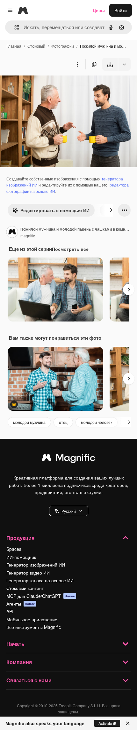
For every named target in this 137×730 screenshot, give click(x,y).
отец (63, 422)
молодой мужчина (29, 422)
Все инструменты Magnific (33, 627)
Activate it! (107, 723)
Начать (15, 643)
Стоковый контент (25, 588)
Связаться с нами (29, 680)
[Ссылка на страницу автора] (12, 232)
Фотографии (62, 46)
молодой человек (96, 422)
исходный (43, 85)
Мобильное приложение (31, 619)
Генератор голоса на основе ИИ (40, 580)
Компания (19, 662)
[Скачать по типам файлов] (124, 64)
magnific (27, 235)
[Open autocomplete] (14, 27)
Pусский (68, 511)
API (9, 611)
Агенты (20, 603)
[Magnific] (68, 459)
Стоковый (36, 46)
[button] (68, 511)
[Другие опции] (77, 64)
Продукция (20, 538)
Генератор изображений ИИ (35, 564)
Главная (13, 46)
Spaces (13, 549)
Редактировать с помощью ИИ (55, 210)
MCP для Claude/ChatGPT (40, 596)
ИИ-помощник (21, 557)
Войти (120, 10)
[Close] (128, 723)
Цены (99, 10)
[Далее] (111, 210)
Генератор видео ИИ (28, 572)
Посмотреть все (70, 249)
